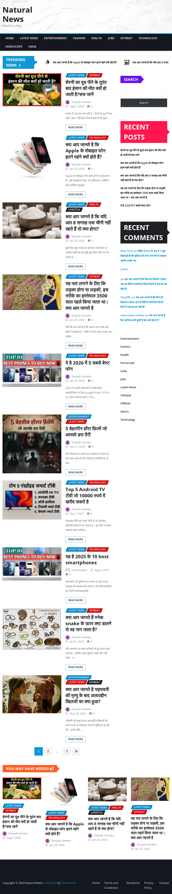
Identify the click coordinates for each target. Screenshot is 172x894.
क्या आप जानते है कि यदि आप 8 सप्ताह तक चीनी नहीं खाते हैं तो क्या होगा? (88, 222)
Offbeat (126, 38)
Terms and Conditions (111, 885)
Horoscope (14, 46)
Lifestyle (125, 395)
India (32, 46)
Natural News (17, 14)
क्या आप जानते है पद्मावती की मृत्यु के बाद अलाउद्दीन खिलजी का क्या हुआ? (87, 695)
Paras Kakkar (79, 570)
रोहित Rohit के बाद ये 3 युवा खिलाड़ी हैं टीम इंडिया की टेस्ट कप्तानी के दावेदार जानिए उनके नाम (143, 255)
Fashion (79, 38)
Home (10, 38)
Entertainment (55, 38)
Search (131, 79)
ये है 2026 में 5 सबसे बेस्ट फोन (88, 365)
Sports (124, 411)
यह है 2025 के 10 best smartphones (87, 559)
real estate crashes (132, 315)
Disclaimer (133, 883)
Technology (148, 38)
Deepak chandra (81, 102)
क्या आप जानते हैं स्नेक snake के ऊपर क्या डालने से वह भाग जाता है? (88, 623)
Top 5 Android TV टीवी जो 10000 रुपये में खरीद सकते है (85, 495)
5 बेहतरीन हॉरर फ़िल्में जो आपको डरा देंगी (86, 431)
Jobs (111, 38)
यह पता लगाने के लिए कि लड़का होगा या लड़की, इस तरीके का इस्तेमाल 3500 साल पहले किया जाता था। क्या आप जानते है (87, 295)
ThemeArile (68, 883)
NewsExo (51, 883)
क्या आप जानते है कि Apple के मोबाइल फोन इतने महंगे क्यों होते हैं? (85, 150)
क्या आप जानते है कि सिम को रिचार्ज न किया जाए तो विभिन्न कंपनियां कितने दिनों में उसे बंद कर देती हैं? (143, 284)
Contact (164, 883)
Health (96, 38)
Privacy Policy (148, 885)
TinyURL (125, 297)
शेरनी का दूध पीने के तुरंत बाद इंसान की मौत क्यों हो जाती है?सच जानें (86, 88)
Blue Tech (126, 251)
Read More (75, 127)
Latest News (29, 38)
